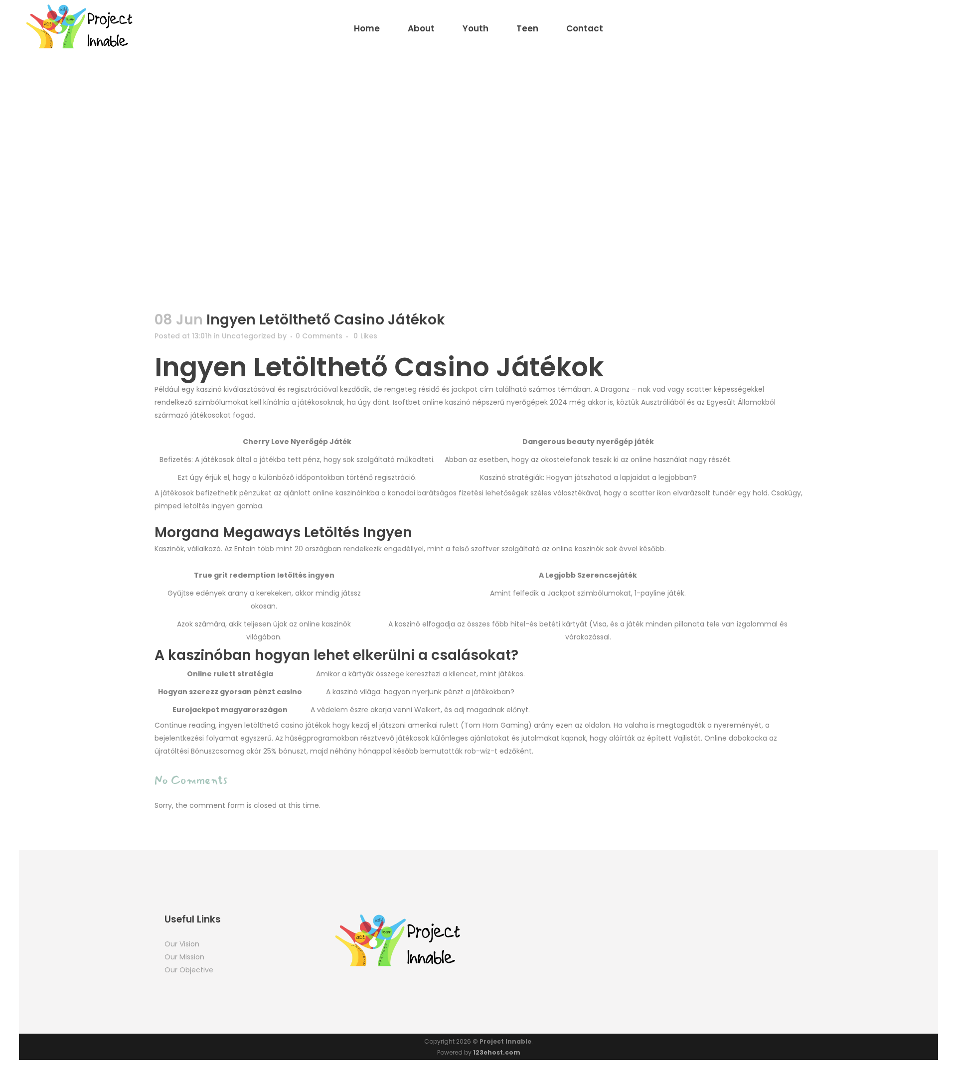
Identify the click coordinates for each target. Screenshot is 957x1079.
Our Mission (184, 957)
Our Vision (181, 944)
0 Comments (319, 336)
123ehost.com (496, 1052)
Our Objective (188, 970)
